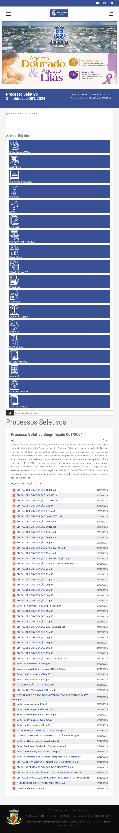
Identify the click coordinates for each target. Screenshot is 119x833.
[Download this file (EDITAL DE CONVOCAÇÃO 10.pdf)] (14, 637)
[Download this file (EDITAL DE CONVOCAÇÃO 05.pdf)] (14, 542)
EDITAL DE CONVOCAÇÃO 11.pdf (35, 632)
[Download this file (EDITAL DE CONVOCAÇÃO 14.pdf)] (14, 616)
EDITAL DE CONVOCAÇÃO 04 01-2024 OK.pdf (41, 548)
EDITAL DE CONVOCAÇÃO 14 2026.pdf (37, 495)
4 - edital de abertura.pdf (30, 788)
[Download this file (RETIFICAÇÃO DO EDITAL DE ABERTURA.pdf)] (14, 783)
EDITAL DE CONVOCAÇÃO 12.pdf (35, 506)
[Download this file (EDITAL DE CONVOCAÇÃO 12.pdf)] (14, 506)
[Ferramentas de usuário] (104, 440)
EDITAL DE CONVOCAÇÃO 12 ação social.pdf (41, 627)
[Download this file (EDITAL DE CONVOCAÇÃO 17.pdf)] (14, 600)
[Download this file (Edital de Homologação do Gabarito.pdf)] (14, 751)
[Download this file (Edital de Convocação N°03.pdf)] (14, 679)
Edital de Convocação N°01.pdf (33, 725)
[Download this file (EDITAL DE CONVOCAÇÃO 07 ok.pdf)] (14, 532)
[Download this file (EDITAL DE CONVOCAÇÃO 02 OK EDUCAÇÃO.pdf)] (14, 558)
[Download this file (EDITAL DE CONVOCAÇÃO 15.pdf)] (14, 611)
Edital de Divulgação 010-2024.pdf (35, 709)
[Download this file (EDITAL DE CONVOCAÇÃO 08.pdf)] (14, 648)
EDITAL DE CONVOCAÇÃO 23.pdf (35, 569)
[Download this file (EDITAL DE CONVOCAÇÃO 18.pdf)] (14, 595)
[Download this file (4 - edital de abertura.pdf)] (14, 788)
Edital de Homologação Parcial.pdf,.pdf (38, 740)
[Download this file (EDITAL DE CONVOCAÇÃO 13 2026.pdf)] (14, 500)
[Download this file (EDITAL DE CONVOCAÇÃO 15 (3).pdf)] (14, 490)
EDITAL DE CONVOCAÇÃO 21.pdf (35, 579)
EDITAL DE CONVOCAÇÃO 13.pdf (35, 621)
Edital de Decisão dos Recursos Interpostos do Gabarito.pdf (49, 756)
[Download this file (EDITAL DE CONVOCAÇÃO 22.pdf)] (14, 574)
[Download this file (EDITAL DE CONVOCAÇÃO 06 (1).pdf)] (14, 537)
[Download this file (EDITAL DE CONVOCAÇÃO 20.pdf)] (14, 590)
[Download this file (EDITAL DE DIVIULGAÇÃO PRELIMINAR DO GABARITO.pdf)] (14, 762)
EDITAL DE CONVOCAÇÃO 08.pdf (35, 648)
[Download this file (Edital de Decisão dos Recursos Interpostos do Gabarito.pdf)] (14, 756)
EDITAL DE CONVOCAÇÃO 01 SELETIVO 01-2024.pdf (45, 563)
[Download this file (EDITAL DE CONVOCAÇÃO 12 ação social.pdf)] (14, 627)
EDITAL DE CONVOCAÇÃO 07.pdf (35, 653)
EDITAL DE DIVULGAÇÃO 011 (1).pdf (36, 690)
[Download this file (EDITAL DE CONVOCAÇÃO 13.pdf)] (14, 621)
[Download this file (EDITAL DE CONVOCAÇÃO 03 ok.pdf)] (14, 553)
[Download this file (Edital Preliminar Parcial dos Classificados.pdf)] (14, 746)
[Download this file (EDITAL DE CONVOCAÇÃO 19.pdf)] (14, 584)
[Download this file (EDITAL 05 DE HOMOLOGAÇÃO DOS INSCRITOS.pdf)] (14, 767)
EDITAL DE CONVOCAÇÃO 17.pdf (35, 600)
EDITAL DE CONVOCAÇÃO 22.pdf (35, 574)
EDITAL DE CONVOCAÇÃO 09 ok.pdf (36, 521)
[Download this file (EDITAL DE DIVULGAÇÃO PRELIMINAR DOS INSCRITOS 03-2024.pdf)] (14, 777)
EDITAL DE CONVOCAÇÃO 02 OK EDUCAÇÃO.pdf (43, 558)
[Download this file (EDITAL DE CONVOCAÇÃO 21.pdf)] (14, 579)
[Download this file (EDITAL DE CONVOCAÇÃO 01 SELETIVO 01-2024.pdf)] (14, 563)
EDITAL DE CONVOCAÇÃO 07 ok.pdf (36, 532)
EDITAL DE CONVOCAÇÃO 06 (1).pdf (36, 537)
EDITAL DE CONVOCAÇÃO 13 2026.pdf (37, 500)
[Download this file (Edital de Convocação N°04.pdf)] (14, 674)
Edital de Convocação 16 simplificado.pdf (39, 606)
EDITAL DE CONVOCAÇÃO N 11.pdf (36, 511)
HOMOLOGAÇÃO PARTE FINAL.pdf (35, 684)
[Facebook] (111, 3)
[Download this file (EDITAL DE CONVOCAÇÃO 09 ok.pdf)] (14, 521)
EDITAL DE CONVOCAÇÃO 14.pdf (35, 616)
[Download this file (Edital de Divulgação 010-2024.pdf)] (14, 709)
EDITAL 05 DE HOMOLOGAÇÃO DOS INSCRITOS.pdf (45, 767)
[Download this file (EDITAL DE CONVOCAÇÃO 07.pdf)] (14, 653)
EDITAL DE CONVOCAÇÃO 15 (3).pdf (36, 490)
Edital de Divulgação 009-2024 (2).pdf (37, 714)
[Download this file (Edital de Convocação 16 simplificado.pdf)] (14, 606)
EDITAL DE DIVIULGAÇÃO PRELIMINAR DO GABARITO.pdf (48, 762)
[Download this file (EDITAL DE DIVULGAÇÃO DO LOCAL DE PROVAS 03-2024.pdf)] (14, 772)
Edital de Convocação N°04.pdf (33, 674)
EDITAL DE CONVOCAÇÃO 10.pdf (35, 637)
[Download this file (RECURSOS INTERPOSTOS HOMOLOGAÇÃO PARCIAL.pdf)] (14, 735)
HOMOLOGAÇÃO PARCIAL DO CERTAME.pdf (41, 730)
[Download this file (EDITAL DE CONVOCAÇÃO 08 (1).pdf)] (14, 527)
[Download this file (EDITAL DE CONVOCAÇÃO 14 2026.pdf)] (14, 495)
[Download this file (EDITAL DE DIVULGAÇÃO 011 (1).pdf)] (14, 690)
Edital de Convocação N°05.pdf (33, 663)
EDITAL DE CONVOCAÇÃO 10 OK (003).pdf (39, 516)
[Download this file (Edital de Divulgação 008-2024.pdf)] (14, 719)
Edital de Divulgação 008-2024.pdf (35, 719)
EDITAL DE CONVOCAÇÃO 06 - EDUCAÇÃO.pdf (42, 658)
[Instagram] (104, 3)
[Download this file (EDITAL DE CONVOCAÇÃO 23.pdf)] (14, 569)
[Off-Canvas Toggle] (110, 13)
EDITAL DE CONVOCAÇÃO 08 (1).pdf (36, 527)
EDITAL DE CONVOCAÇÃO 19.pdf (35, 584)
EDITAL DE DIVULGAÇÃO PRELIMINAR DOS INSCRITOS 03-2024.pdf (53, 777)
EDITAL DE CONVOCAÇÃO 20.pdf (35, 590)
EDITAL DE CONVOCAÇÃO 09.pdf (35, 642)
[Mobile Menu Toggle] (8, 13)
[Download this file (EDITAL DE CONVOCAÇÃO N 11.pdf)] (14, 511)
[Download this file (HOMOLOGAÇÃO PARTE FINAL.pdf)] (14, 684)
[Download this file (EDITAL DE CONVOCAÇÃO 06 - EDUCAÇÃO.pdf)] (14, 658)
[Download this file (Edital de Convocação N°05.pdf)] (14, 663)
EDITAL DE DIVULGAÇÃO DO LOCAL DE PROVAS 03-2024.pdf (49, 772)
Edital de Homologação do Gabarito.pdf (38, 751)
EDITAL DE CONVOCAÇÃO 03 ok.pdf (36, 553)
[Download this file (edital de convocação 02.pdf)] (14, 704)
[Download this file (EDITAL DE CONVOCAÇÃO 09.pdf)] (14, 642)
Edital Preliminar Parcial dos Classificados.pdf (41, 746)
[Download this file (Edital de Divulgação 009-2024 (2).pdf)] (14, 714)
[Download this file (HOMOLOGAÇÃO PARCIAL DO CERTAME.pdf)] (14, 730)
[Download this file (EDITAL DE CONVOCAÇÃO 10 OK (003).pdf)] (14, 516)
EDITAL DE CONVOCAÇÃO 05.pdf (35, 542)
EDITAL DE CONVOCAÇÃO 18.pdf (35, 595)
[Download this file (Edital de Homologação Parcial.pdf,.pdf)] (14, 740)
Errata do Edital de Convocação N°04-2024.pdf (41, 669)
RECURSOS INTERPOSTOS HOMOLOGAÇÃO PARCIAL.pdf (48, 735)
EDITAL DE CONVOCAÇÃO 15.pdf (35, 611)
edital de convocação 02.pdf (32, 704)
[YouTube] (97, 3)
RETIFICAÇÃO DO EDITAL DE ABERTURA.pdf (41, 783)
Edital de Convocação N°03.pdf (33, 679)
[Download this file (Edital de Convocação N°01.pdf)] (14, 725)
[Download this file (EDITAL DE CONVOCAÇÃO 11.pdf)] (14, 632)
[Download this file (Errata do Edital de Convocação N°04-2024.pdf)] (14, 669)
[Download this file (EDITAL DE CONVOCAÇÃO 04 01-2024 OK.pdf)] (14, 548)
